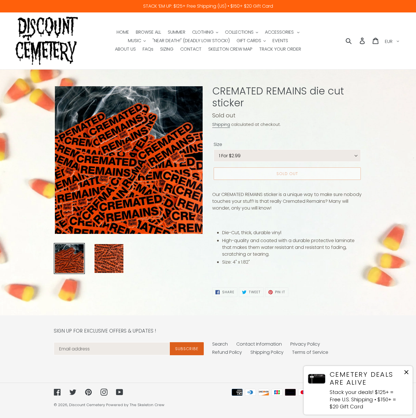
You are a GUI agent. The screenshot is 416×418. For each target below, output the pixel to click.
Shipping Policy (267, 352)
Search (220, 344)
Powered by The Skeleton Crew (135, 405)
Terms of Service (310, 352)
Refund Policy (227, 352)
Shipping (221, 124)
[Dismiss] (406, 373)
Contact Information (259, 344)
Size (218, 144)
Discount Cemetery (87, 405)
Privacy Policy (305, 344)
